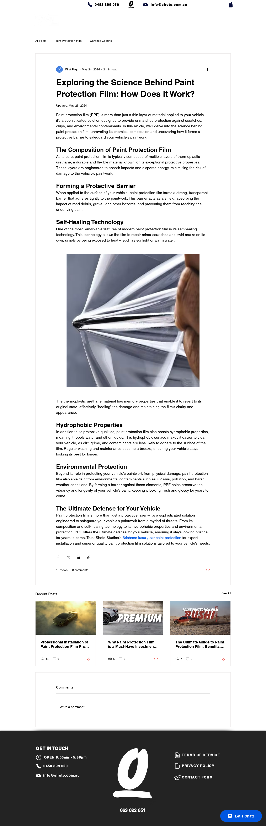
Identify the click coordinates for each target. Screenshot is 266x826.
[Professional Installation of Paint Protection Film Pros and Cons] (66, 618)
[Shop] (230, 4)
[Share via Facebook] (58, 557)
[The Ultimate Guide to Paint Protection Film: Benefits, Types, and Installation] (200, 618)
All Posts (40, 40)
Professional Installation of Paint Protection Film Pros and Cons (64, 644)
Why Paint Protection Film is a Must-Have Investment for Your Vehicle (131, 644)
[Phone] (90, 4)
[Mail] (145, 4)
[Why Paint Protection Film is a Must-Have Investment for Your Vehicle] (133, 618)
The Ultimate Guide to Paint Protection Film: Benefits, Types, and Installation (199, 644)
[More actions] (207, 69)
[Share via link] (89, 557)
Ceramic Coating (101, 40)
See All (226, 593)
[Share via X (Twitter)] (68, 557)
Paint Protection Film (68, 40)
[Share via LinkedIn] (78, 557)
